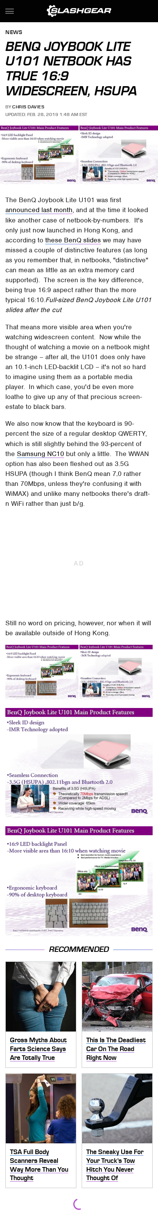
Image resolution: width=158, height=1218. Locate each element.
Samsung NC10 (40, 454)
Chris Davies (28, 107)
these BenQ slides (73, 240)
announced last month (38, 210)
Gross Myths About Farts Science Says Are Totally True (38, 1048)
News (13, 32)
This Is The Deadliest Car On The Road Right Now (116, 1048)
